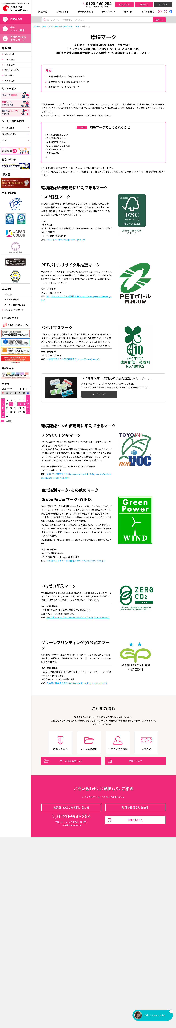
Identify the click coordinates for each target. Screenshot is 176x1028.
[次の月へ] (28, 389)
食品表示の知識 (9, 134)
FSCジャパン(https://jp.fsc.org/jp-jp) (66, 239)
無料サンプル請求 (17, 28)
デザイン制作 (108, 11)
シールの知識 (8, 127)
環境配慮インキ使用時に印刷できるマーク (68, 81)
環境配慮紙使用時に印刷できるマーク (66, 76)
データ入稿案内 (85, 11)
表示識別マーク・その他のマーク (64, 87)
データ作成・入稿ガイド (71, 761)
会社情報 (163, 4)
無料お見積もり (135, 819)
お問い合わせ (124, 4)
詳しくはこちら (99, 394)
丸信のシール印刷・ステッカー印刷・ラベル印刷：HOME (53, 26)
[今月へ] (24, 389)
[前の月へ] (19, 389)
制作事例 (128, 11)
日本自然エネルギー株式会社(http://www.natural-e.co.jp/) (76, 560)
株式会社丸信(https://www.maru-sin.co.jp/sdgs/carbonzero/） (78, 617)
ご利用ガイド (62, 11)
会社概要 (8, 294)
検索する (159, 19)
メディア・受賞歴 (12, 299)
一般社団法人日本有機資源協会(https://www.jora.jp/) (73, 359)
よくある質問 (147, 11)
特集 (4, 140)
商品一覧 (42, 11)
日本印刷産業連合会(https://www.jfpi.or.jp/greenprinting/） (77, 683)
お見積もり (143, 4)
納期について (135, 761)
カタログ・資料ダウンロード (18, 38)
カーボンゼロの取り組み (15, 305)
